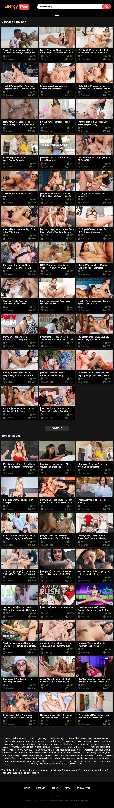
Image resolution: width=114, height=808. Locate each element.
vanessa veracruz (91, 741)
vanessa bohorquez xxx (72, 764)
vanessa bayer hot (58, 761)
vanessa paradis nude (72, 758)
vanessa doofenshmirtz (72, 741)
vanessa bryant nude (50, 764)
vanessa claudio (51, 756)
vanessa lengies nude (22, 747)
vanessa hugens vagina (38, 738)
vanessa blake (42, 746)
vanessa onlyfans (93, 755)
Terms (55, 788)
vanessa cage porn (44, 749)
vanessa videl (73, 761)
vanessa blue (72, 738)
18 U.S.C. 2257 (83, 788)
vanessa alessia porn (60, 752)
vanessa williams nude (15, 738)
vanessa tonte (41, 753)
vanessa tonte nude (23, 752)
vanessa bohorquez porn (17, 741)
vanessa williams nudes (71, 755)
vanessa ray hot (59, 747)
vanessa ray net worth (88, 744)
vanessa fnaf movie (25, 744)
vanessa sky (86, 738)
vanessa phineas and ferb (31, 756)
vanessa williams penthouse (45, 741)
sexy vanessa (25, 749)
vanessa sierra (45, 744)
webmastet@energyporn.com (77, 800)
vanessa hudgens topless (49, 758)
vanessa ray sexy (10, 755)
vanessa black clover (65, 744)
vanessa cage (57, 738)
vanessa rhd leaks (85, 750)
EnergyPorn (38, 800)
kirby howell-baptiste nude (78, 747)
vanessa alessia (101, 738)
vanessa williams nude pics (17, 761)
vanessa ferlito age (40, 761)
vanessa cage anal (100, 746)
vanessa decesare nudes (97, 758)
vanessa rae (86, 761)
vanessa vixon (78, 753)
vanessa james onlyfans (99, 752)
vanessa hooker (9, 750)
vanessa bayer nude (65, 750)
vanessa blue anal (27, 758)
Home (27, 788)
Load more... (57, 428)
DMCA (68, 788)
